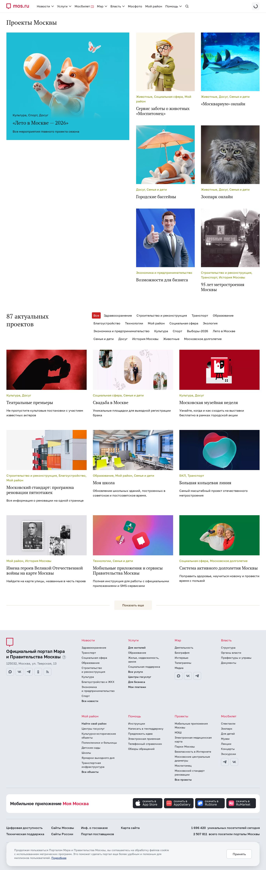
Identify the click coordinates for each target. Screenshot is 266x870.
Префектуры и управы (236, 657)
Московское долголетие (203, 339)
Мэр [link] (100, 6)
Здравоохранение (118, 315)
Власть (226, 640)
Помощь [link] (171, 6)
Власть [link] (115, 6)
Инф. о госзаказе (94, 828)
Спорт (177, 331)
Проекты (181, 716)
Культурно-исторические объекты (99, 735)
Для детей (228, 733)
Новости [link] (43, 6)
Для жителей (137, 647)
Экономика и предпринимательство (121, 331)
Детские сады (91, 747)
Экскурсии (228, 754)
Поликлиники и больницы (99, 742)
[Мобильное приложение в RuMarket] (241, 803)
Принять (239, 854)
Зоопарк (226, 728)
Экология (210, 323)
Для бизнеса (136, 681)
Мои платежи (137, 687)
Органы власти (231, 652)
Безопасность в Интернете (193, 751)
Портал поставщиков (97, 834)
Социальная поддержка (144, 666)
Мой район (156, 323)
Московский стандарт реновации (190, 772)
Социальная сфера (183, 323)
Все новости (90, 701)
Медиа (179, 667)
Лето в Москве (224, 331)
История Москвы (145, 339)
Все (96, 315)
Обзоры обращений (141, 748)
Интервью (181, 657)
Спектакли (228, 723)
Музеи (225, 738)
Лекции (226, 743)
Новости (88, 640)
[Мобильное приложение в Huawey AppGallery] (179, 803)
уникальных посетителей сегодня (225, 828)
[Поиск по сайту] (186, 6)
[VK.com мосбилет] (234, 762)
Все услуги (135, 671)
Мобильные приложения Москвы (191, 725)
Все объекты (90, 771)
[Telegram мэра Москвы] (197, 676)
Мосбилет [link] (82, 6)
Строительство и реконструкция (162, 315)
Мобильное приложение (49, 803)
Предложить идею (140, 733)
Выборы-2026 (197, 331)
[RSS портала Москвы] (47, 671)
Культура (161, 331)
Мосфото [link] (135, 6)
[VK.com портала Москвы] (19, 671)
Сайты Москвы (62, 828)
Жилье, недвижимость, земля (143, 659)
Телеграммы (183, 662)
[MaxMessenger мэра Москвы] (178, 676)
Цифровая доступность (24, 828)
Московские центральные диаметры (192, 758)
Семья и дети (103, 339)
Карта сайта (130, 828)
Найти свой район (94, 723)
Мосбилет (228, 716)
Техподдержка (25, 834)
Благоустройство (106, 323)
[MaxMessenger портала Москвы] (10, 671)
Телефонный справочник (145, 743)
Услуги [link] (62, 6)
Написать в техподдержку (145, 728)
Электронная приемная (144, 738)
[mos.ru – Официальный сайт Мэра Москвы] (19, 6)
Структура (228, 647)
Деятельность (184, 647)
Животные (171, 339)
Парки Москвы (185, 746)
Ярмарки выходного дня (98, 757)
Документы (228, 662)
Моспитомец (183, 765)
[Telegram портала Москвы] (29, 671)
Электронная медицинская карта (193, 739)
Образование (223, 315)
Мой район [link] (153, 6)
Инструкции (136, 723)
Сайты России (62, 834)
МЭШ (178, 732)
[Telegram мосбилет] (225, 762)
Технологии (134, 323)
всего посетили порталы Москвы (226, 834)
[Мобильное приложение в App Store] (147, 803)
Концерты (228, 748)
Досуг (123, 339)
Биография (182, 652)
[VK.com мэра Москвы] (188, 676)
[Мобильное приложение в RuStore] (210, 803)
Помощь (134, 716)
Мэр (178, 640)
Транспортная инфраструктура (93, 764)
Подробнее (58, 857)
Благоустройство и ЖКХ (98, 681)
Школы (86, 752)
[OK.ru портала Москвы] (38, 671)
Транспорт (200, 315)
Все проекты (183, 779)
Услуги (133, 640)
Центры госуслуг (139, 676)
